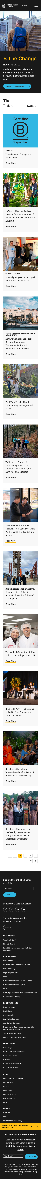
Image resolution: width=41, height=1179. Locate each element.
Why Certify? (8, 960)
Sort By (30, 106)
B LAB (5, 1074)
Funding (6, 1086)
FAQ (5, 1116)
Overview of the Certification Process (16, 964)
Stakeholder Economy (11, 1019)
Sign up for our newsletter (17, 86)
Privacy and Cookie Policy (12, 1120)
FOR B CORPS (9, 1044)
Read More (11, 163)
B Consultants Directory (11, 996)
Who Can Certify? (9, 968)
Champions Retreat (10, 1056)
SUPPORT (7, 1109)
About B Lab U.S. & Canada (13, 1078)
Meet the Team (8, 1082)
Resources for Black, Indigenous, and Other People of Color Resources (19, 1028)
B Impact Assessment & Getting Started (17, 980)
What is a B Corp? (9, 940)
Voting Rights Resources (12, 1033)
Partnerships (7, 1090)
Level (5, 988)
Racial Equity (8, 1011)
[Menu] (36, 6)
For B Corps (7, 1048)
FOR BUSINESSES (10, 1003)
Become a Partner (9, 1094)
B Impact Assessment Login (13, 984)
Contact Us (7, 1112)
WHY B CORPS (9, 936)
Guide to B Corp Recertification (14, 1052)
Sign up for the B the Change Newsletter (15, 1126)
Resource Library (9, 1007)
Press (5, 1102)
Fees (5, 976)
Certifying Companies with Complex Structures (20, 992)
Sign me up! (9, 895)
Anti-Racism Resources (11, 1023)
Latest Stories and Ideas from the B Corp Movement (17, 949)
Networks (6, 1060)
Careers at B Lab (9, 1098)
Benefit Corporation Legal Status (14, 1037)
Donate (8, 927)
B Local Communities (11, 1067)
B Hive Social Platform (11, 1064)
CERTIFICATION (9, 956)
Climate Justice (8, 1015)
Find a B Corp (8, 944)
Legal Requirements (10, 972)
